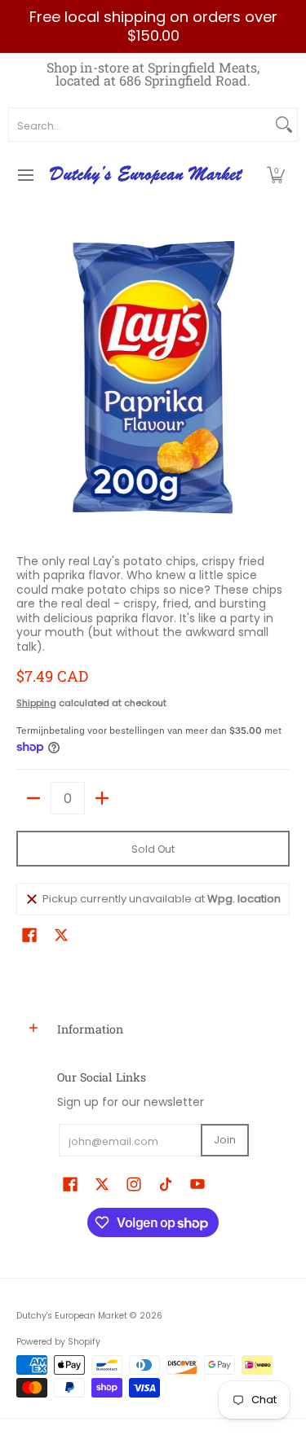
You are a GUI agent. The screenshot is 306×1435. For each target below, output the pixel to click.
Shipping (36, 702)
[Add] (102, 798)
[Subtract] (33, 798)
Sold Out (153, 849)
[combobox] (140, 124)
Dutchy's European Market (71, 1316)
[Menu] (24, 175)
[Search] (284, 124)
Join (225, 1140)
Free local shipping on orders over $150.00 (153, 26)
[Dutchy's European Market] (148, 175)
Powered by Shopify (58, 1342)
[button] (276, 175)
